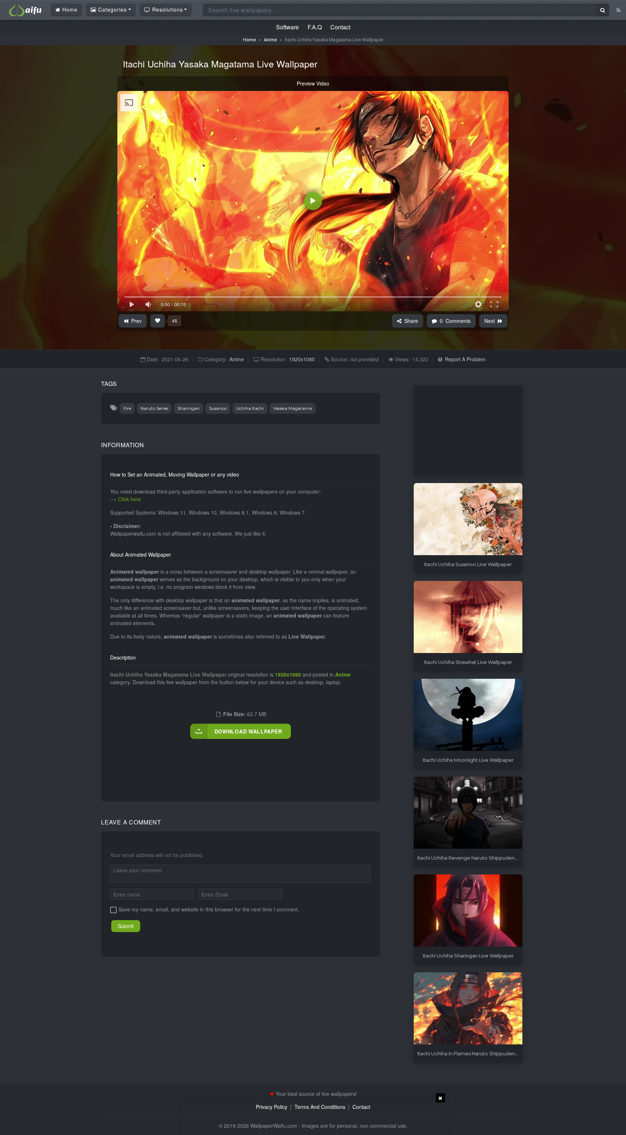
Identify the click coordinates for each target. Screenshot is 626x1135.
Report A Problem (465, 359)
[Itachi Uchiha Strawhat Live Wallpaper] (468, 617)
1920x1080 (302, 359)
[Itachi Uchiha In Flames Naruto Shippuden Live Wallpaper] (468, 1008)
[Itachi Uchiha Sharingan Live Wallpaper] (468, 910)
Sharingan (189, 408)
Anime (270, 39)
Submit (126, 926)
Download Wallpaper (248, 731)
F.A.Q (315, 27)
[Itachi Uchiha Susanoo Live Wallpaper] (468, 519)
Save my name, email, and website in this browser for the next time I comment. (208, 909)
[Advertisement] (242, 762)
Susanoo (218, 408)
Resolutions (166, 9)
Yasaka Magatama (292, 408)
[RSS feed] (619, 9)
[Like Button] (157, 321)
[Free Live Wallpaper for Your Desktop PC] (25, 9)
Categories (111, 9)
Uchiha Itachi (250, 408)
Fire (127, 408)
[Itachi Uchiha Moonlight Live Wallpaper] (468, 715)
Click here (129, 499)
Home (69, 9)
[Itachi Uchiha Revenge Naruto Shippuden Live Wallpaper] (468, 813)
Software (287, 27)
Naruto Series (154, 408)
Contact (340, 27)
